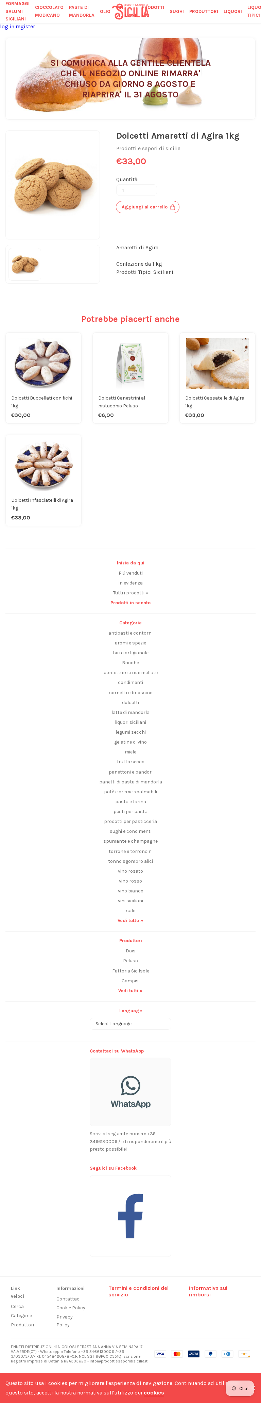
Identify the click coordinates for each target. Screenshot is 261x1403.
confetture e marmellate (131, 672)
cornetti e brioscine (130, 693)
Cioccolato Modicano (49, 11)
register (25, 26)
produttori (203, 11)
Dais (131, 951)
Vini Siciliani (126, 11)
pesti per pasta (130, 811)
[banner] (130, 1212)
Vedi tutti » (130, 991)
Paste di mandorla (81, 11)
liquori (233, 11)
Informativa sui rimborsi (208, 1291)
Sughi (177, 11)
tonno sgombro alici (130, 861)
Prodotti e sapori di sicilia (148, 148)
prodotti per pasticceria (130, 821)
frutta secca (130, 762)
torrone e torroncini (131, 851)
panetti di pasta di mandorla (130, 782)
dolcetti (130, 702)
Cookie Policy (70, 1308)
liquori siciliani (130, 722)
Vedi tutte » (130, 920)
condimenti (130, 682)
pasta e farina (130, 802)
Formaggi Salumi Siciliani (17, 11)
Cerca (17, 1306)
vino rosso (130, 881)
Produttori (22, 1325)
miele (130, 752)
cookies (154, 1392)
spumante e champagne (130, 841)
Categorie (21, 1316)
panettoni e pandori (131, 772)
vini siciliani (130, 901)
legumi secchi (131, 732)
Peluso (130, 961)
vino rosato (130, 871)
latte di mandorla (130, 712)
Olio (105, 11)
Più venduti (131, 573)
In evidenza (130, 583)
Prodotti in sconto (130, 603)
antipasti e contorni (130, 633)
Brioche (130, 663)
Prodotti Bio (153, 11)
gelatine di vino (130, 742)
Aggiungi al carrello (145, 207)
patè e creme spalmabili (130, 792)
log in (8, 26)
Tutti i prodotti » (130, 593)
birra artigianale (131, 653)
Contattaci (68, 1299)
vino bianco (130, 891)
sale (130, 911)
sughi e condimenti (131, 831)
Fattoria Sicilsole (130, 971)
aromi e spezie (130, 643)
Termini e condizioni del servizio (138, 1291)
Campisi (131, 981)
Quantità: (127, 179)
